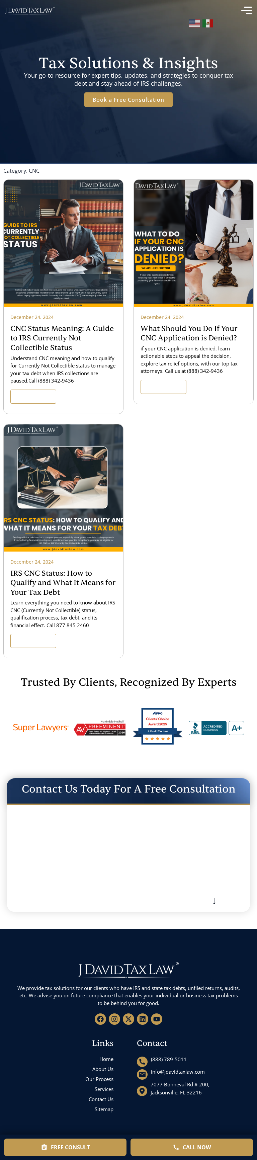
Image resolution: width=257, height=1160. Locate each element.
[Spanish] (208, 22)
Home (106, 1059)
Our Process (99, 1079)
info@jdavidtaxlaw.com (178, 1071)
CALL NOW (197, 1147)
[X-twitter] (128, 1019)
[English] (194, 22)
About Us (102, 1069)
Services (104, 1089)
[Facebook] (100, 1019)
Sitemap (104, 1109)
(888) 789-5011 (169, 1059)
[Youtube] (156, 1019)
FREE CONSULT (70, 1147)
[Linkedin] (142, 1019)
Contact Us (101, 1099)
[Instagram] (114, 1019)
